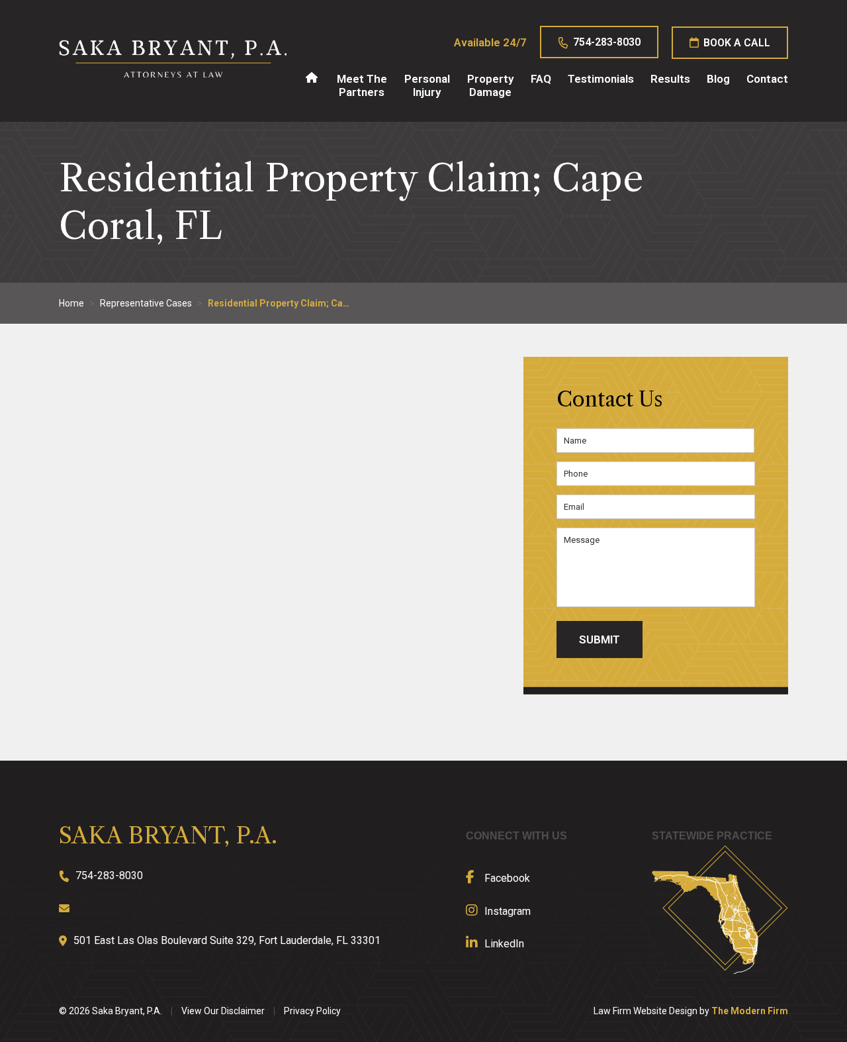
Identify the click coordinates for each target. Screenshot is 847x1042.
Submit (599, 639)
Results (670, 78)
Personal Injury (427, 85)
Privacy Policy (312, 1011)
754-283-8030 (607, 42)
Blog (718, 78)
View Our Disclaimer (223, 1011)
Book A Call (736, 42)
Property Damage (490, 85)
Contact (767, 78)
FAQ (541, 78)
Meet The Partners (362, 85)
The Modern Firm (749, 1011)
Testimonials (601, 78)
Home (311, 77)
